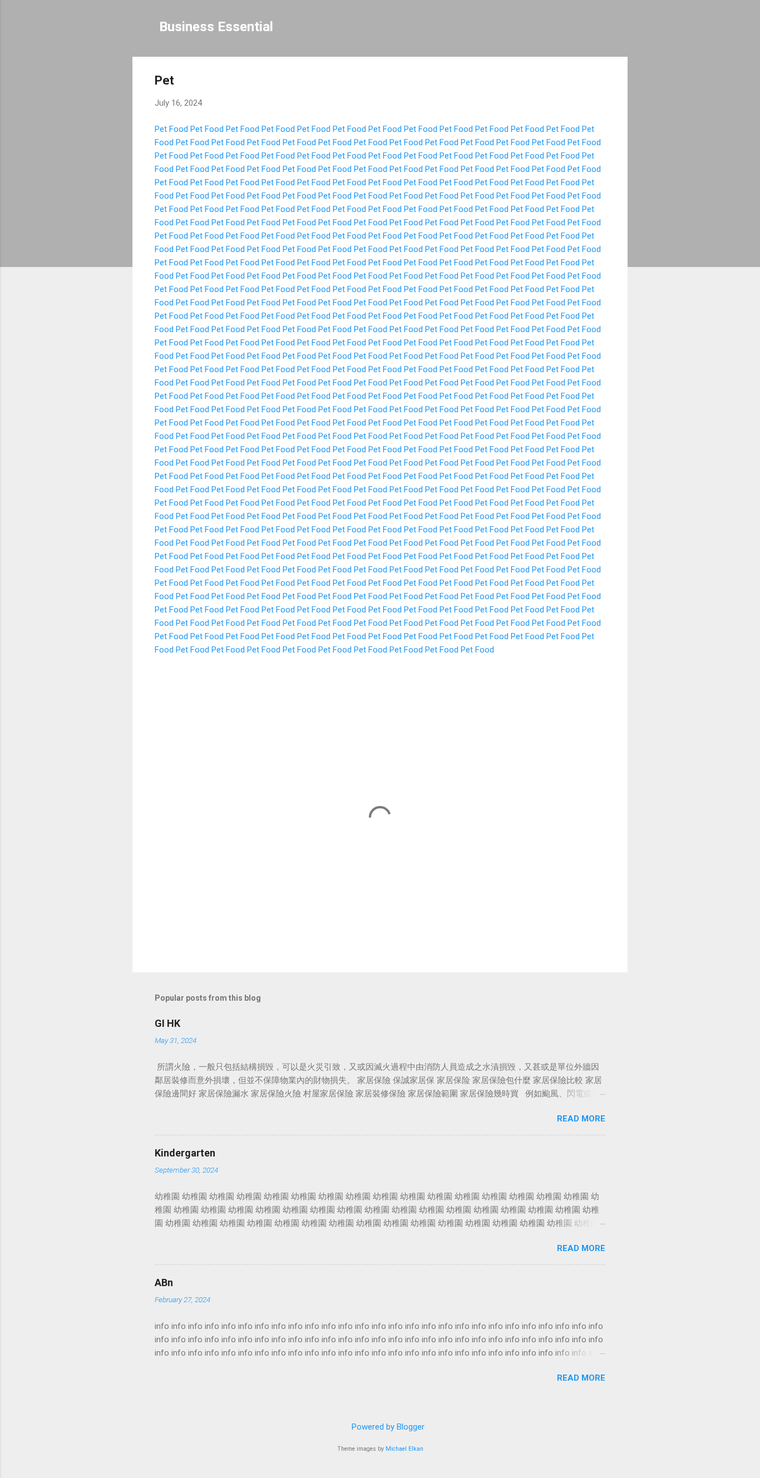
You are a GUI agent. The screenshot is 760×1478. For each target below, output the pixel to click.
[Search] (621, 30)
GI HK (167, 1023)
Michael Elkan (404, 1448)
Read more (581, 1119)
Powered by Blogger (387, 1427)
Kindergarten (185, 1153)
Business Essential (216, 26)
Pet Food (171, 129)
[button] (598, 82)
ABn (164, 1282)
